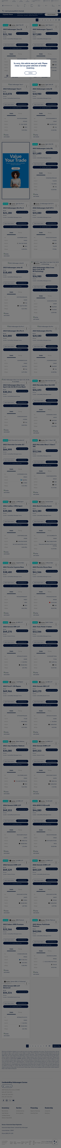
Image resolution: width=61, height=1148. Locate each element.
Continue (30, 73)
